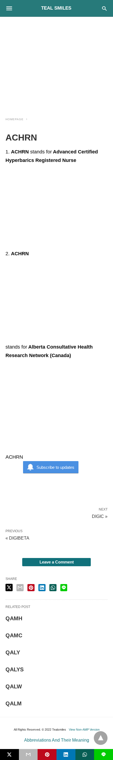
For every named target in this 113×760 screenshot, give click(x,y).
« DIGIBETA (17, 538)
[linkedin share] (42, 587)
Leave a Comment (56, 562)
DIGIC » (100, 516)
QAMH (13, 618)
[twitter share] (9, 587)
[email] (28, 754)
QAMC (13, 635)
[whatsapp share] (52, 587)
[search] (104, 8)
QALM (13, 703)
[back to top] (101, 738)
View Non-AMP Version (84, 729)
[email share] (20, 587)
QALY (12, 652)
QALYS (14, 669)
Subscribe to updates (55, 467)
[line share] (63, 587)
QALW (13, 686)
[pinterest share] (31, 587)
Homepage (14, 119)
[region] (56, 64)
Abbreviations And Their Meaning (56, 740)
